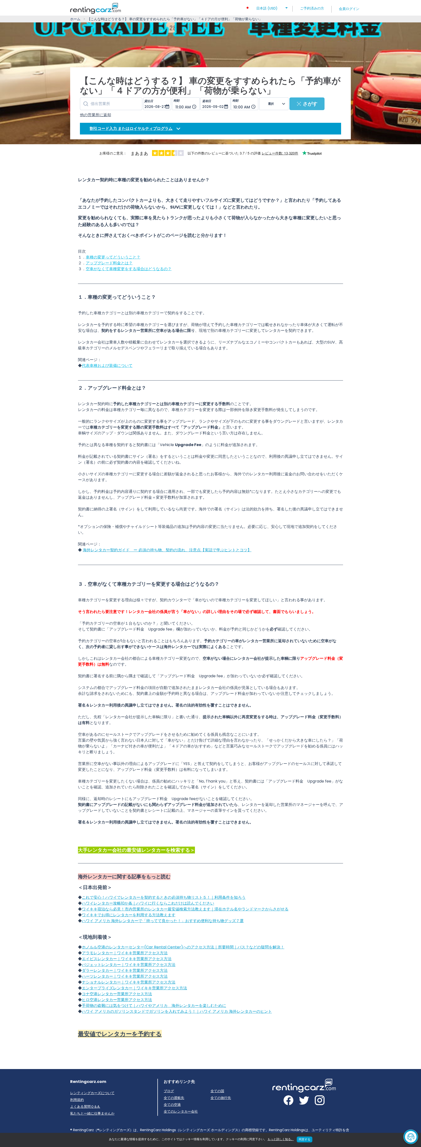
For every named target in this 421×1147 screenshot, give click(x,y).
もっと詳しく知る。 (281, 1139)
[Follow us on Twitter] (304, 1101)
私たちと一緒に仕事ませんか (92, 1113)
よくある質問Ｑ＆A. (85, 1106)
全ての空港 (172, 1104)
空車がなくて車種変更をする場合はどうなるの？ (129, 269)
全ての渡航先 (174, 1097)
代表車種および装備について (107, 365)
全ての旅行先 (220, 1097)
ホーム (75, 19)
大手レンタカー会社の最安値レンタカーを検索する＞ (136, 850)
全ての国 (217, 1091)
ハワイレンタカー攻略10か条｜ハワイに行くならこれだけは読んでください (148, 903)
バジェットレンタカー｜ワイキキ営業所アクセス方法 (128, 964)
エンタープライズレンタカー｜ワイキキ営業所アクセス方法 (134, 988)
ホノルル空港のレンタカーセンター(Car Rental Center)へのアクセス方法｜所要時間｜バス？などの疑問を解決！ (183, 947)
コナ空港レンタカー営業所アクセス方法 (117, 994)
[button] (267, 7)
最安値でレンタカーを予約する (120, 1034)
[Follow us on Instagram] (319, 1101)
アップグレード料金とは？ (109, 263)
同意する (304, 1139)
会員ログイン (349, 8)
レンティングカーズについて (92, 1092)
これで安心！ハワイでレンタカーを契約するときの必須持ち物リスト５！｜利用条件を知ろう (164, 897)
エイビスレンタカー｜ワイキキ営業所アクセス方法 (127, 959)
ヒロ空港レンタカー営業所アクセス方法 (117, 1000)
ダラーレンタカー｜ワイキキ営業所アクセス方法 (125, 970)
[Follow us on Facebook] (288, 1101)
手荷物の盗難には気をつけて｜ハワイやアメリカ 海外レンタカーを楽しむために (154, 1005)
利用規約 (77, 1099)
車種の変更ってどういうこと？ (113, 257)
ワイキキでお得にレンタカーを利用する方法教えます (128, 915)
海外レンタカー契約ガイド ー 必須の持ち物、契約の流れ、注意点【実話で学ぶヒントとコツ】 (167, 550)
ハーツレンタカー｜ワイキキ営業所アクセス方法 (125, 976)
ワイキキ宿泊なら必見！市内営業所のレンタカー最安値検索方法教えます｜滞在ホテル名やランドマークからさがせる (185, 909)
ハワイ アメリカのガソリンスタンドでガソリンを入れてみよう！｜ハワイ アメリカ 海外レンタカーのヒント (177, 1011)
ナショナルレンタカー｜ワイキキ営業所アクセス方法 (128, 982)
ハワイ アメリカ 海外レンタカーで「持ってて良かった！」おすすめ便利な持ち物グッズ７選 (163, 921)
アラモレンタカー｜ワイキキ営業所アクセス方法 (125, 953)
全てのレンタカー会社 (181, 1111)
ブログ (169, 1091)
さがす (310, 103)
